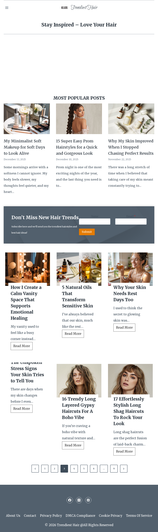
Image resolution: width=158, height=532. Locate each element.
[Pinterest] (88, 500)
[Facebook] (70, 500)
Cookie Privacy (110, 516)
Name (94, 216)
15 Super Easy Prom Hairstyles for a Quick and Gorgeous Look (77, 147)
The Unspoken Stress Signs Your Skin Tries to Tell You (27, 372)
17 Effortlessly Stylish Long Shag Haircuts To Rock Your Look (128, 411)
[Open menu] (7, 7)
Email (130, 216)
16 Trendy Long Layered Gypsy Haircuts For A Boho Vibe (79, 408)
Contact (30, 516)
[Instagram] (79, 500)
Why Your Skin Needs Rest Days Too (129, 293)
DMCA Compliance (80, 516)
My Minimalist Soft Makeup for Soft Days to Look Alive (24, 147)
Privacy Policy (51, 516)
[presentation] (27, 269)
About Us (13, 516)
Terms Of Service (139, 516)
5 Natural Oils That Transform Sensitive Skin (77, 297)
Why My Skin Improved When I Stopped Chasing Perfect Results (131, 147)
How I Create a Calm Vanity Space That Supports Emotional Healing (26, 303)
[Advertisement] (79, 68)
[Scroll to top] (149, 526)
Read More (23, 347)
